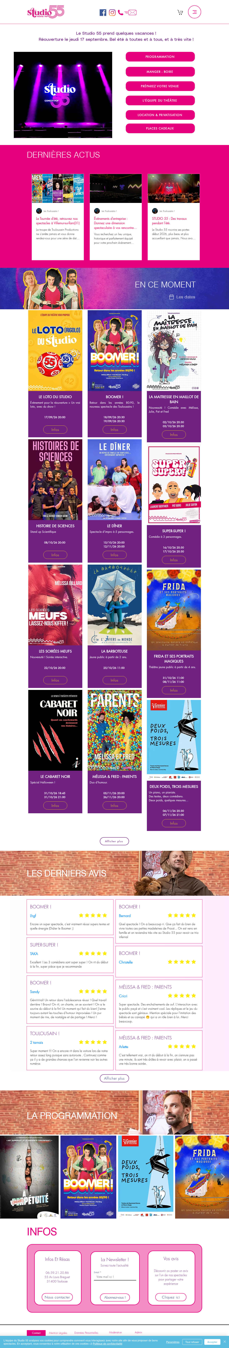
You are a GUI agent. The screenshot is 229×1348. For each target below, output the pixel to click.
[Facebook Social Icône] (103, 12)
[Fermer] (225, 1342)
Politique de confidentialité (107, 1343)
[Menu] (194, 11)
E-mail (96, 1272)
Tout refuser (192, 1342)
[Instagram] (112, 12)
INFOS (43, 1231)
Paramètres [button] (172, 1342)
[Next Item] (223, 1177)
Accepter (212, 1342)
